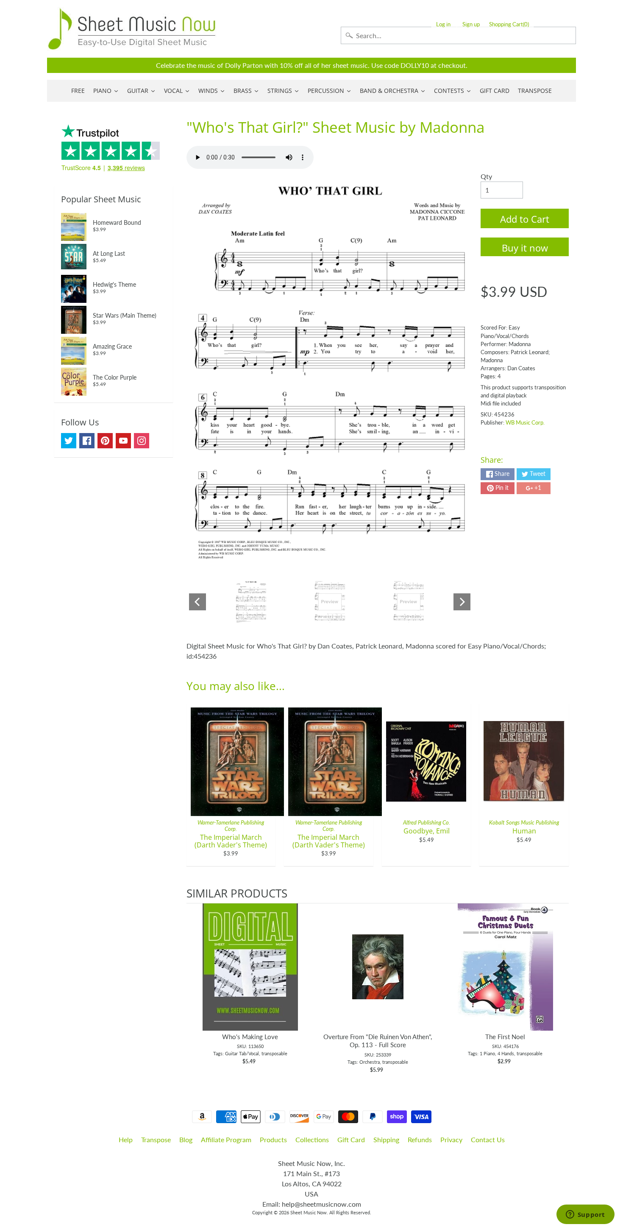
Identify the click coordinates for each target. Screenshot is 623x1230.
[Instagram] (141, 440)
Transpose (156, 1139)
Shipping (386, 1139)
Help (126, 1139)
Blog (185, 1139)
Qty (486, 176)
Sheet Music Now (308, 1212)
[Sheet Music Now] (132, 29)
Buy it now (525, 247)
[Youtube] (123, 440)
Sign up (471, 24)
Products (273, 1139)
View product (250, 975)
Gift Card (351, 1139)
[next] (560, 988)
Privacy (451, 1139)
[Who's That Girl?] (251, 602)
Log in (443, 24)
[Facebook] (87, 440)
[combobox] (458, 35)
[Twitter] (68, 440)
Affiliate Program (226, 1139)
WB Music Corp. (525, 422)
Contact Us (488, 1139)
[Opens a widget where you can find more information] (585, 1215)
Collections (312, 1139)
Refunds (420, 1139)
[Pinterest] (105, 440)
